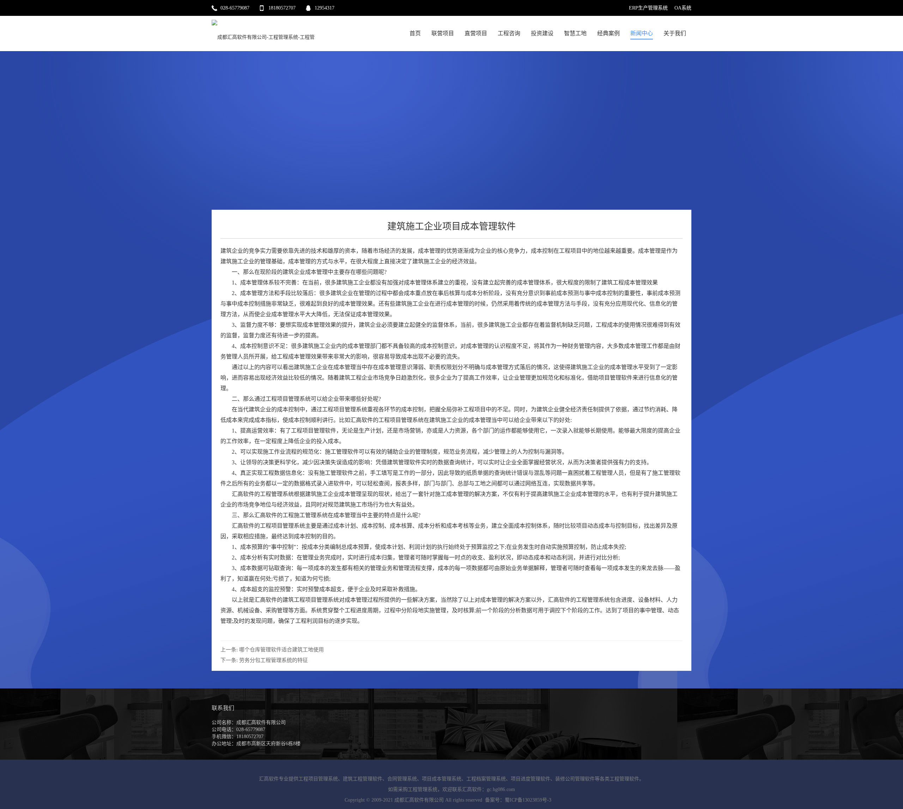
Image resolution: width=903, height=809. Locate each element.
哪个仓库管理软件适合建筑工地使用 (281, 649)
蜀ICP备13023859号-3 (528, 800)
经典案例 (608, 33)
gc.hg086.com (501, 789)
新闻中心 (641, 33)
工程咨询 (509, 33)
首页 (415, 33)
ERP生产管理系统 (648, 8)
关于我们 (674, 33)
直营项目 (476, 33)
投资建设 (542, 33)
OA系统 (682, 8)
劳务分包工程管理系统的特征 (273, 660)
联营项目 (442, 33)
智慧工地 (575, 33)
